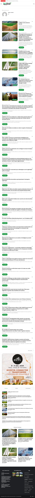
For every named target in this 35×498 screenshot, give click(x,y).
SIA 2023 (30, 489)
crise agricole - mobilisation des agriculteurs (29, 479)
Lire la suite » (21, 29)
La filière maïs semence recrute (13, 391)
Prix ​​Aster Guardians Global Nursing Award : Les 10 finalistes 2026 (17, 218)
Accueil (4, 10)
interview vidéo (26, 484)
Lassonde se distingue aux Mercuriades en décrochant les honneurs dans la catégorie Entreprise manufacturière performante (15, 279)
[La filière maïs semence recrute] (4, 393)
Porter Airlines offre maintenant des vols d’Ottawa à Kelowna (16, 299)
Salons (32, 487)
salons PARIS (26, 489)
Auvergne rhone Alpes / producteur (29, 474)
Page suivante (30, 350)
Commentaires (28, 388)
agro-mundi (10, 12)
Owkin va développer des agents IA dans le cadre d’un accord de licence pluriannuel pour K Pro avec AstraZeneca (17, 259)
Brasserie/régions (27, 477)
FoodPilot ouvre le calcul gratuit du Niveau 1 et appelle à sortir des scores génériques (26, 52)
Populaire (6, 388)
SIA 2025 (29, 490)
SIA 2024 (26, 490)
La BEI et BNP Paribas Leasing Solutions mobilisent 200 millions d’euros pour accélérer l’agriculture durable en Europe (25, 66)
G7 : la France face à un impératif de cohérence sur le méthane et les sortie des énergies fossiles (25, 81)
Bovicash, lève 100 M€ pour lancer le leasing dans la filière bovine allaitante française (26, 95)
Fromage (26, 481)
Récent (17, 388)
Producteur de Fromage (27, 487)
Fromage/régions (30, 481)
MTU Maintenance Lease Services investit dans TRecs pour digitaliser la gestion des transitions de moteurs (15, 290)
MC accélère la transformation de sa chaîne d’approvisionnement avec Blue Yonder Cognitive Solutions (16, 330)
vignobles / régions (27, 492)
